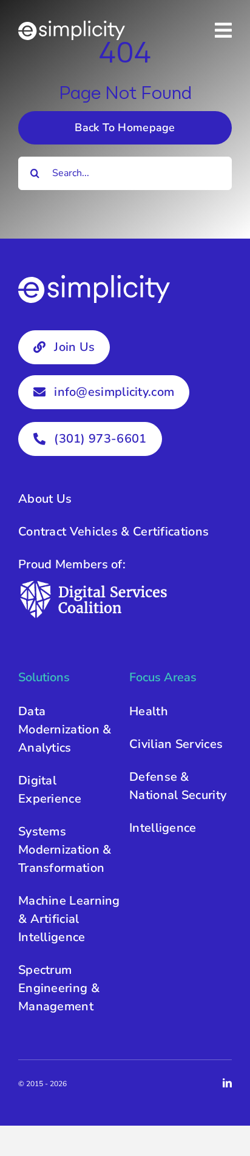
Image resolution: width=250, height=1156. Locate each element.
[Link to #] (223, 30)
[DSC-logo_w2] (94, 584)
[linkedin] (227, 1082)
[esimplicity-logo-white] (71, 26)
